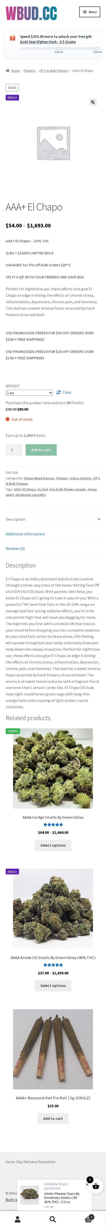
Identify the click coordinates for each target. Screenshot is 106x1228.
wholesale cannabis (30, 494)
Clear (67, 392)
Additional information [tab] (25, 533)
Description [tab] (15, 519)
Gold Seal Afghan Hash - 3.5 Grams (48, 41)
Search (53, 1219)
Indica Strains (80, 478)
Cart (81, 1215)
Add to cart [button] (53, 1118)
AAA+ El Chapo (25, 489)
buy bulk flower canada (68, 489)
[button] (93, 102)
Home (15, 70)
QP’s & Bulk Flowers (54, 70)
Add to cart (41, 449)
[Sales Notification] (54, 1195)
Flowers (29, 70)
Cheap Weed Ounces (39, 478)
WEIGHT (13, 385)
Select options (53, 845)
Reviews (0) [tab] (15, 548)
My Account (17, 1219)
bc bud (43, 489)
